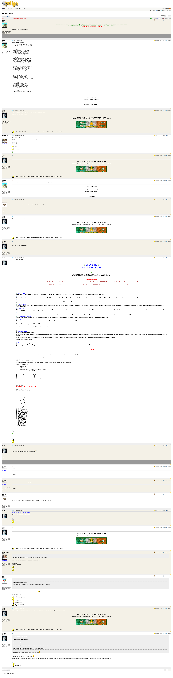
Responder (4, 16)
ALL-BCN (4, 470)
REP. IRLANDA (23, 8)
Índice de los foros (6, 8)
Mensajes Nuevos (166, 8)
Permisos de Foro (168, 673)
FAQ (150, 10)
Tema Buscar (160, 18)
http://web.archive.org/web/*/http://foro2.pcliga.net (21, 512)
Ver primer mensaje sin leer (21, 18)
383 (169, 16)
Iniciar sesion (169, 10)
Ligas (19, 8)
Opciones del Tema (167, 18)
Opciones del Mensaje (158, 20)
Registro (163, 10)
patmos (4, 199)
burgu (3, 20)
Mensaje (13, 18)
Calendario (158, 10)
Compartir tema (154, 18)
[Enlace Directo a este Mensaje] (12, 40)
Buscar (154, 10)
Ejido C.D (4, 576)
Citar (165, 20)
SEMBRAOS (5, 135)
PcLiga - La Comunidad (14, 8)
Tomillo (4, 241)
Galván (4, 110)
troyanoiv (4, 466)
